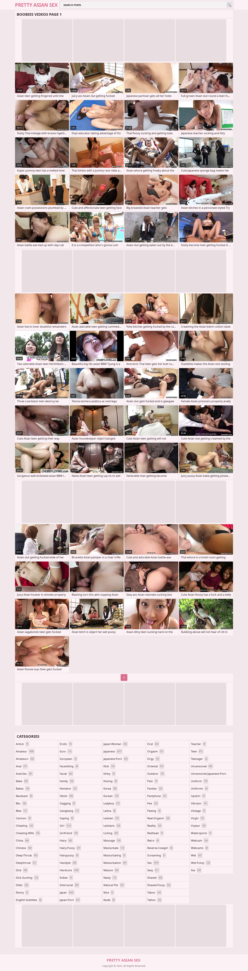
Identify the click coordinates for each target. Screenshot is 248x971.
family (66, 781)
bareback (24, 796)
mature (110, 870)
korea (110, 788)
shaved (154, 878)
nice (108, 892)
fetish (66, 796)
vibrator (199, 803)
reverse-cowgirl (159, 848)
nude (109, 900)
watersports (201, 833)
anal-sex (24, 774)
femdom (68, 788)
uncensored (201, 766)
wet (196, 855)
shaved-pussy (158, 885)
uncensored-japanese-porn (208, 774)
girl (65, 826)
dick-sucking (27, 878)
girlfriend (69, 833)
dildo (22, 885)
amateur (25, 751)
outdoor (155, 774)
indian (66, 878)
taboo (154, 892)
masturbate (113, 848)
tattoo (154, 900)
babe (22, 781)
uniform (199, 781)
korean (110, 796)
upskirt (198, 796)
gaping (66, 818)
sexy (153, 870)
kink (109, 766)
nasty (109, 878)
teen (197, 751)
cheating (24, 826)
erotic (66, 744)
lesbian (111, 818)
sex (152, 863)
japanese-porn (115, 759)
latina (109, 811)
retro (153, 840)
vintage (198, 811)
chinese (24, 848)
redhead (155, 833)
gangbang (69, 811)
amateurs (25, 759)
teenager (199, 759)
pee (152, 803)
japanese (112, 751)
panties (154, 788)
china (22, 840)
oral (152, 744)
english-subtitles (29, 900)
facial (66, 774)
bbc (21, 803)
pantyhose (156, 796)
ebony (22, 892)
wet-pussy (200, 863)
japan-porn (69, 900)
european (68, 759)
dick (21, 870)
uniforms (199, 788)
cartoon (23, 818)
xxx (196, 870)
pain (152, 781)
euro (65, 751)
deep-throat (26, 855)
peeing (153, 811)
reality (154, 826)
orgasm (155, 751)
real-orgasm (158, 818)
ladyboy (111, 803)
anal (21, 766)
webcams (199, 848)
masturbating (114, 855)
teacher (198, 744)
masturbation (115, 863)
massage (111, 840)
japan (67, 892)
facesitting (69, 766)
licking (110, 833)
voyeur (198, 826)
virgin (197, 818)
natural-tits (113, 885)
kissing (110, 781)
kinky (109, 774)
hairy (66, 840)
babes (22, 788)
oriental (155, 766)
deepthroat (26, 863)
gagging (67, 803)
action (22, 744)
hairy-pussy (70, 848)
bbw (21, 811)
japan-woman (115, 744)
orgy (153, 759)
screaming (156, 855)
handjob (68, 863)
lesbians (111, 826)
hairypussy (69, 855)
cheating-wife (27, 833)
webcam (199, 840)
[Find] (229, 5)
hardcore (69, 870)
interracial (69, 885)
